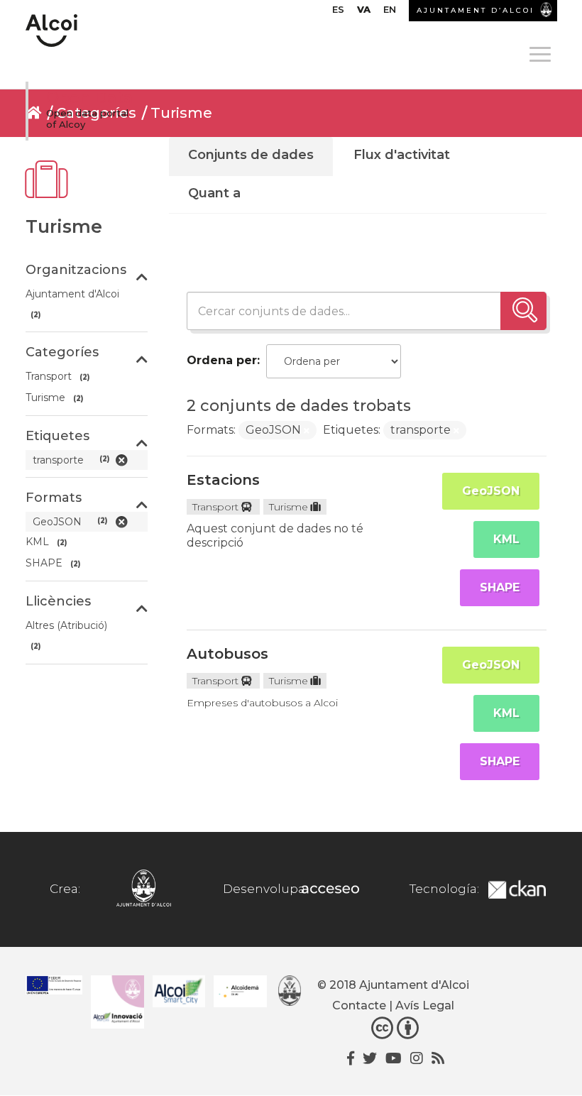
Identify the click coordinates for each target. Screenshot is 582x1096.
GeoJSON (491, 491)
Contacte (359, 1005)
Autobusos (227, 653)
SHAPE (500, 587)
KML (506, 539)
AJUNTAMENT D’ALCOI (475, 10)
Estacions (223, 479)
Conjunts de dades (251, 155)
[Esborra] (306, 431)
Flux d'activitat (401, 155)
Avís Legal (424, 1005)
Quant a (214, 193)
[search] (523, 311)
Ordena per (222, 360)
